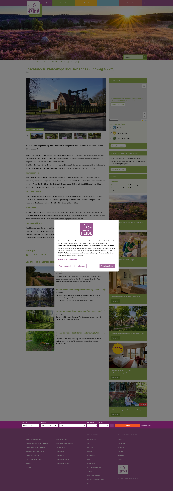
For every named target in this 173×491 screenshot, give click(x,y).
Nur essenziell (65, 265)
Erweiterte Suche (146, 425)
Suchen (127, 425)
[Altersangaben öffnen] (112, 425)
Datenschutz (62, 259)
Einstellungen (79, 265)
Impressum (73, 259)
